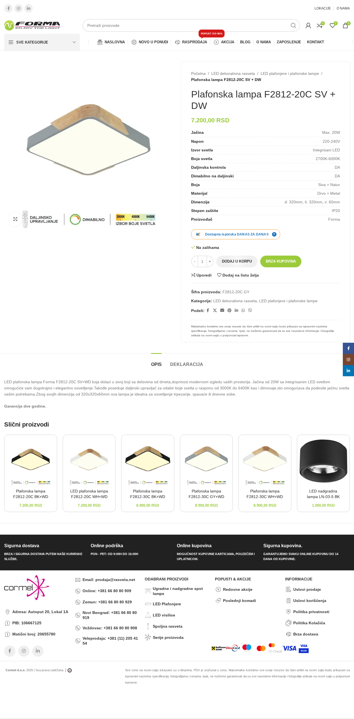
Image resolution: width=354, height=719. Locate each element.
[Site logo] (32, 25)
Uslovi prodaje (307, 589)
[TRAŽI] (293, 25)
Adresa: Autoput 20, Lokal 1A (40, 612)
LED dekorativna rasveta (233, 73)
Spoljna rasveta (167, 626)
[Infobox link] (45, 552)
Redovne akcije (237, 589)
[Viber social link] (250, 310)
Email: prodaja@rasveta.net (109, 579)
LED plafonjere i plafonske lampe (290, 73)
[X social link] (215, 310)
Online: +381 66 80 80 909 (107, 591)
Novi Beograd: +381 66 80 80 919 (110, 615)
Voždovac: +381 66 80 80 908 (110, 628)
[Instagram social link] (18, 8)
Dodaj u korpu (237, 261)
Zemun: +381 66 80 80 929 (107, 602)
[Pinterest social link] (229, 310)
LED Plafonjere (167, 604)
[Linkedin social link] (28, 8)
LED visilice (164, 615)
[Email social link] (222, 310)
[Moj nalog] (308, 25)
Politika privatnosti (311, 612)
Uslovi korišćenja (309, 600)
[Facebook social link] (8, 8)
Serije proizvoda (168, 637)
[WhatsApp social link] (243, 310)
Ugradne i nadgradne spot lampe (178, 591)
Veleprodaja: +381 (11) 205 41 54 (110, 641)
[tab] (156, 361)
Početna (198, 73)
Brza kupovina (281, 261)
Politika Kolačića (309, 623)
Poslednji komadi (239, 600)
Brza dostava (305, 634)
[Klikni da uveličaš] (15, 219)
